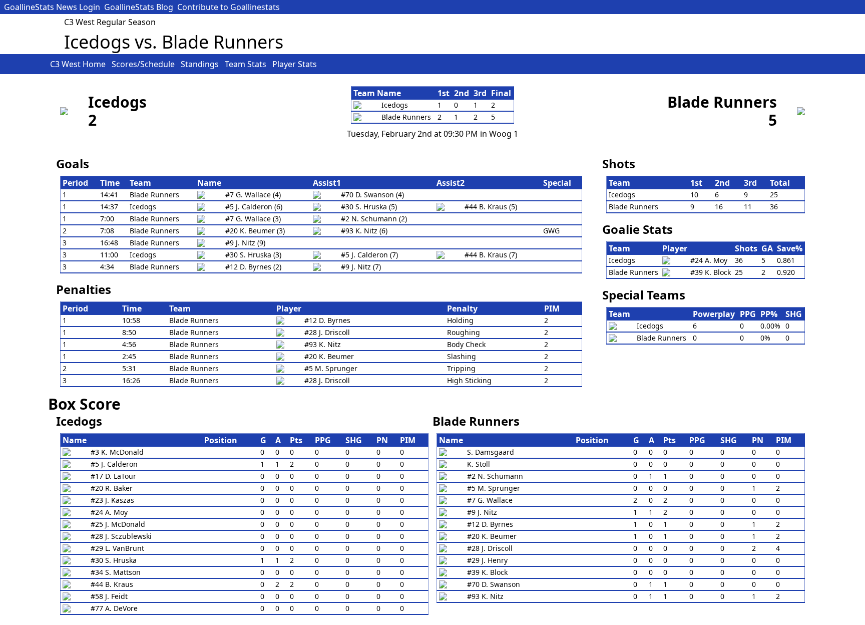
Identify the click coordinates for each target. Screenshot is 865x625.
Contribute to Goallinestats (228, 7)
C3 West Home (78, 64)
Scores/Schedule (143, 64)
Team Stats (245, 64)
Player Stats (294, 64)
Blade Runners (722, 102)
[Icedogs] (64, 111)
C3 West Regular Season (110, 22)
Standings (200, 64)
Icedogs (117, 102)
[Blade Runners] (801, 111)
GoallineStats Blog (138, 7)
